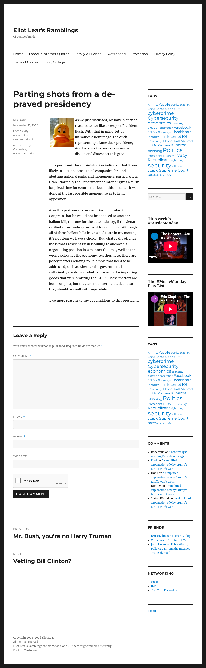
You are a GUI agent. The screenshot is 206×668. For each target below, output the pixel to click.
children (185, 105)
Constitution (164, 109)
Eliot (154, 460)
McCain (159, 145)
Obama (179, 145)
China (151, 109)
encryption (166, 128)
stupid (153, 170)
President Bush (159, 155)
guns (170, 132)
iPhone (167, 141)
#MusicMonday (25, 62)
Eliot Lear (19, 119)
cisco (154, 582)
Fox (155, 132)
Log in (152, 611)
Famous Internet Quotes (49, 54)
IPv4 (175, 141)
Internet (174, 136)
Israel (189, 141)
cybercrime (161, 113)
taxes (152, 174)
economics (20, 135)
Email (19, 436)
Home (18, 54)
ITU (150, 145)
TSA (168, 174)
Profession (139, 54)
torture (160, 175)
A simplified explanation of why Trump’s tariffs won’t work (169, 465)
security (159, 165)
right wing (177, 160)
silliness (177, 166)
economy (19, 153)
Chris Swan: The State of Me (169, 540)
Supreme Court (174, 170)
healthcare (182, 131)
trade (30, 153)
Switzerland (116, 54)
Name (19, 416)
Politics (173, 150)
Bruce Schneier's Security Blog (171, 536)
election (153, 127)
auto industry (22, 145)
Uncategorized (23, 139)
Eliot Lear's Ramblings (45, 30)
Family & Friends (88, 54)
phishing (155, 150)
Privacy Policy (164, 54)
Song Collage (54, 62)
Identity (153, 137)
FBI (150, 132)
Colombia (19, 149)
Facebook (182, 127)
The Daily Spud (160, 553)
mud (168, 145)
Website (20, 456)
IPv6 (181, 140)
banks (175, 104)
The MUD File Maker (164, 590)
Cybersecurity (163, 118)
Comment (22, 356)
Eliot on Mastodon (25, 650)
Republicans (159, 160)
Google (162, 132)
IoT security (155, 141)
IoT (185, 136)
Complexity (20, 131)
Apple (164, 104)
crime (178, 108)
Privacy (179, 155)
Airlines (153, 104)
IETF (162, 136)
